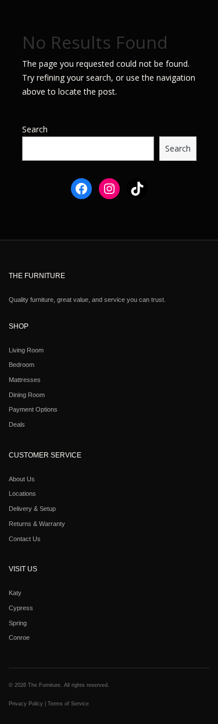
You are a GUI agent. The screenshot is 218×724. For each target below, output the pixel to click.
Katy (15, 592)
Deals (17, 424)
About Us (22, 479)
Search (35, 129)
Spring (18, 622)
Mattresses (25, 379)
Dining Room (27, 394)
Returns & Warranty (37, 523)
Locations (22, 493)
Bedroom (21, 364)
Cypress (21, 607)
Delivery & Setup (32, 508)
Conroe (19, 637)
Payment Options (33, 409)
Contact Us (25, 538)
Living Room (26, 350)
